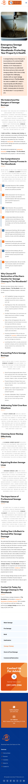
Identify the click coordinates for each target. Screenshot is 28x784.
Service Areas (6, 753)
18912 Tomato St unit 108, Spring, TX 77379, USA (14, 722)
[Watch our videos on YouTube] (24, 780)
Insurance (5, 760)
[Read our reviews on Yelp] (20, 780)
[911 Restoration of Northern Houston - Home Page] (3, 2)
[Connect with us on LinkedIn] (14, 780)
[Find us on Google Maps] (4, 780)
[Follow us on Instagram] (17, 780)
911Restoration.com (19, 777)
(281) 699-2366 (14, 685)
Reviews (5, 756)
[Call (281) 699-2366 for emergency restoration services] (14, 676)
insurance (13, 335)
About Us (5, 763)
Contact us (17, 567)
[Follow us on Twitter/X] (7, 780)
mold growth (10, 141)
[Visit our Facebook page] (10, 780)
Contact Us (6, 766)
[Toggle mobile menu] (26, 3)
